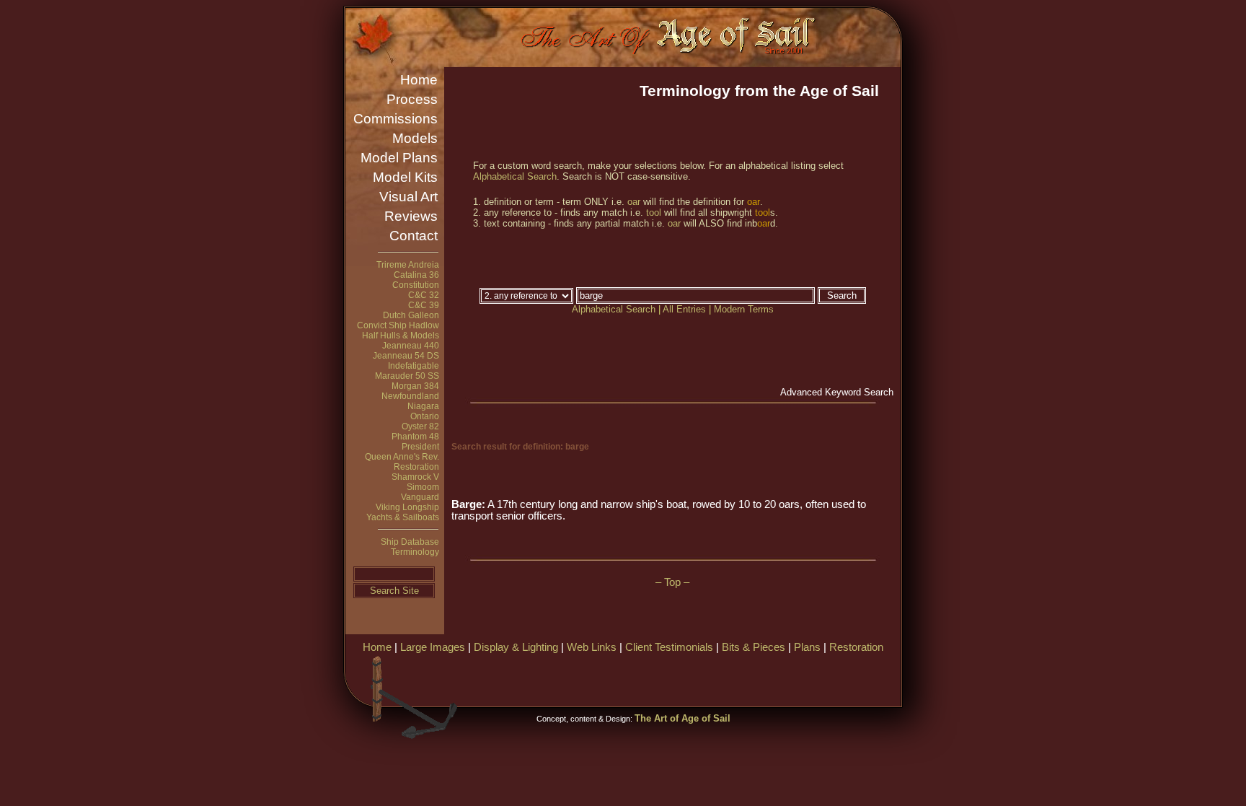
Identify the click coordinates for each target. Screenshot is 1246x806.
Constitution (415, 285)
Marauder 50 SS (407, 376)
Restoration (416, 467)
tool (653, 212)
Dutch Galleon (411, 315)
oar (633, 201)
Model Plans (399, 157)
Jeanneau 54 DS (406, 356)
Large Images (432, 647)
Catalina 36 (416, 275)
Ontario (424, 416)
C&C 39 (423, 305)
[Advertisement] (730, 678)
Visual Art (408, 196)
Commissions (395, 118)
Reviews (411, 216)
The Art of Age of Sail (682, 718)
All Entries (684, 309)
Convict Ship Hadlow (398, 325)
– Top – (672, 582)
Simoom (423, 487)
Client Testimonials (669, 647)
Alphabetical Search (515, 176)
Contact (413, 235)
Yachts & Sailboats (402, 517)
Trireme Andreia (407, 265)
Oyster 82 (420, 426)
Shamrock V (415, 477)
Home (419, 79)
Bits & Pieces (753, 647)
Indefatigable (413, 366)
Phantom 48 (415, 437)
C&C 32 (423, 295)
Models (415, 138)
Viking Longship (407, 507)
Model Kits (405, 177)
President (420, 447)
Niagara (423, 406)
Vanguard (420, 497)
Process (412, 99)
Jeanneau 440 (410, 346)
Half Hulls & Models (400, 335)
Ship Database (410, 542)
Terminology (415, 552)
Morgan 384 (415, 386)
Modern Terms (744, 309)
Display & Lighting (516, 647)
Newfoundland (410, 396)
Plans (807, 647)
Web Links (592, 647)
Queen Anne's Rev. (402, 457)
